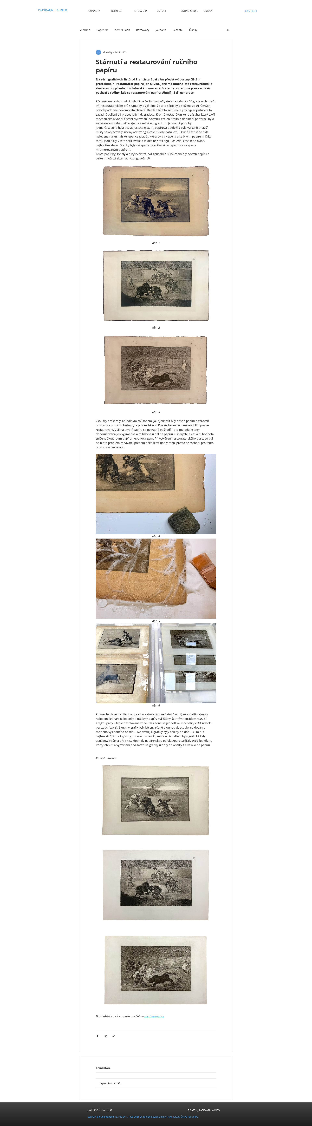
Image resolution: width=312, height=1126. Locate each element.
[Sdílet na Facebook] (97, 1036)
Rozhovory (142, 30)
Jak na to (161, 30)
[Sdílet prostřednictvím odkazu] (113, 1036)
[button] (228, 30)
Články (193, 30)
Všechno (85, 30)
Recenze (178, 30)
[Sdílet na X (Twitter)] (105, 1036)
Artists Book (122, 30)
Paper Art (102, 30)
